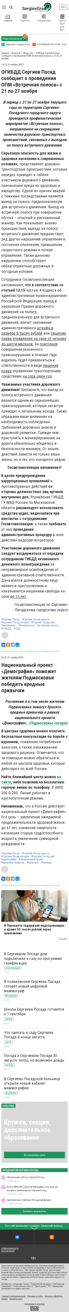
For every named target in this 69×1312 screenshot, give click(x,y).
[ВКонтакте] (3, 645)
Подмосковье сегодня (48, 723)
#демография (8, 859)
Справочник (44, 20)
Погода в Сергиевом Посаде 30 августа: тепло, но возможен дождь (34, 1058)
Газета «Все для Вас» (62, 25)
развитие (40, 1304)
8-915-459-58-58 (7, 1251)
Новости (24, 20)
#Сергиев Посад (10, 619)
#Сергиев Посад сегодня (15, 622)
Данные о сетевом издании (14, 1296)
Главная (7, 20)
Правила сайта (16, 1299)
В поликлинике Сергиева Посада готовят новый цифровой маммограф (32, 986)
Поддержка (29, 1304)
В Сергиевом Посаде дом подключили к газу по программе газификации (33, 958)
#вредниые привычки (12, 862)
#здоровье (33, 862)
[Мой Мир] (17, 645)
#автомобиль (8, 625)
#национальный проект (31, 859)
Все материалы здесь (34, 1155)
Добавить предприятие (34, 1211)
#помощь (46, 862)
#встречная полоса (47, 625)
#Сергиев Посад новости (35, 619)
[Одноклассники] (8, 645)
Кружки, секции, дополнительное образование (27, 1129)
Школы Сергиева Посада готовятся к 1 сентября (34, 1011)
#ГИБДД (6, 628)
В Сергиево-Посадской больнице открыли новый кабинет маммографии (32, 1083)
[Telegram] (13, 645)
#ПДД (17, 628)
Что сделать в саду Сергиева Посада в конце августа (28, 1035)
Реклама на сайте (35, 1296)
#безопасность (26, 625)
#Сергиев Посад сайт (43, 622)
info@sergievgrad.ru (9, 1248)
